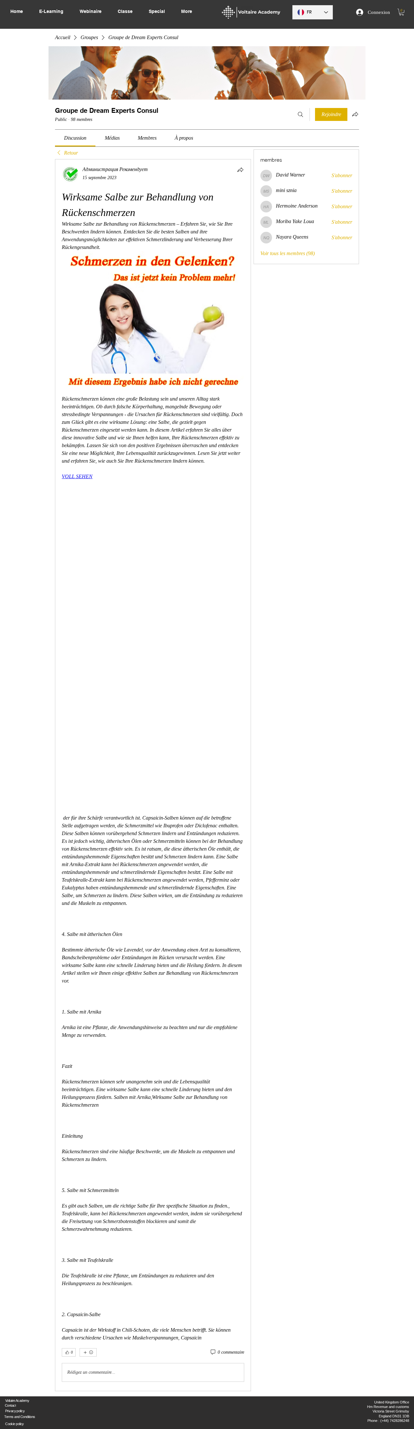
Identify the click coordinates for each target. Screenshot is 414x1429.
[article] (153, 775)
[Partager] (240, 170)
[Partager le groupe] (355, 114)
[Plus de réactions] (88, 1352)
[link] (75, 138)
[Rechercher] (300, 114)
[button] (402, 12)
